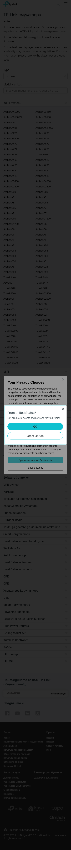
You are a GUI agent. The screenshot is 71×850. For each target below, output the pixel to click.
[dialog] (35, 425)
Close (63, 408)
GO (35, 426)
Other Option (35, 436)
